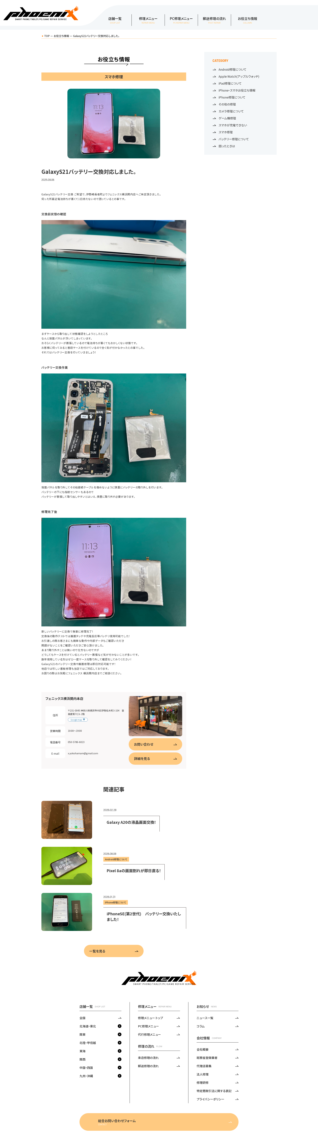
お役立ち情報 (61, 36)
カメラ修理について (231, 111)
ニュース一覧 (205, 1018)
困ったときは (227, 146)
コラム (201, 1026)
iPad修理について (230, 83)
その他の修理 (227, 104)
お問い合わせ (143, 744)
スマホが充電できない (233, 125)
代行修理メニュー (149, 1034)
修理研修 (203, 1082)
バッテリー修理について (234, 139)
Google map (76, 719)
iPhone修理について (232, 97)
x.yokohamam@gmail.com (83, 753)
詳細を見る (142, 758)
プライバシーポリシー (210, 1099)
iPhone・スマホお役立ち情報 (237, 90)
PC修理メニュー (148, 1026)
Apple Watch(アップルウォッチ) (239, 76)
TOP (47, 36)
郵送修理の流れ (148, 1066)
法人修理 (203, 1074)
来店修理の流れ (148, 1057)
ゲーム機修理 (227, 118)
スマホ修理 (226, 132)
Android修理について (232, 69)
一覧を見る (97, 951)
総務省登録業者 (207, 1057)
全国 (82, 1018)
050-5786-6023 (76, 742)
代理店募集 (204, 1066)
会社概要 (203, 1049)
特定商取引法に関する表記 (214, 1091)
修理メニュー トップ (150, 1018)
